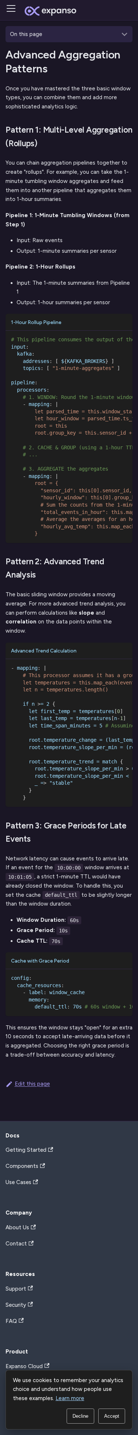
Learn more (70, 1398)
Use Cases (18, 1182)
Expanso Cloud (24, 1366)
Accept (111, 1416)
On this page (26, 34)
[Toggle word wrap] (104, 342)
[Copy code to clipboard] (122, 342)
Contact (16, 1243)
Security (16, 1305)
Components (22, 1166)
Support (16, 1288)
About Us (17, 1227)
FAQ (11, 1321)
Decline (80, 1416)
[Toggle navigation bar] (14, 11)
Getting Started (26, 1150)
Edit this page (32, 1083)
